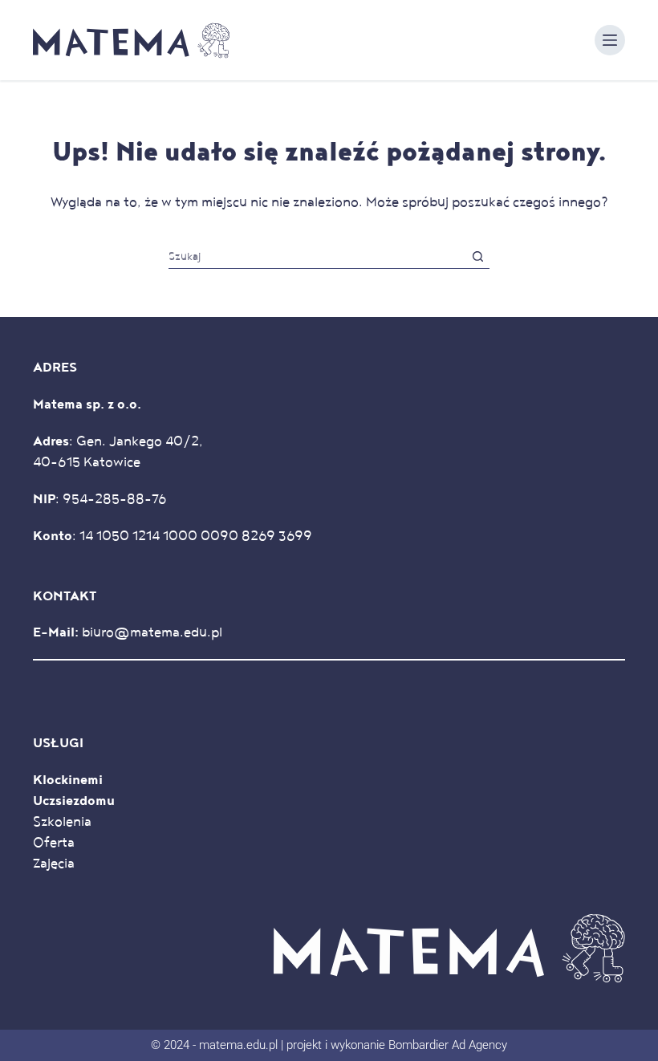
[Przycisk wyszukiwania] (477, 256)
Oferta (54, 843)
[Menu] (610, 40)
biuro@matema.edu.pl (152, 632)
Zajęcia (54, 864)
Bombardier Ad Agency (447, 1045)
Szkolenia (62, 822)
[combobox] (317, 257)
